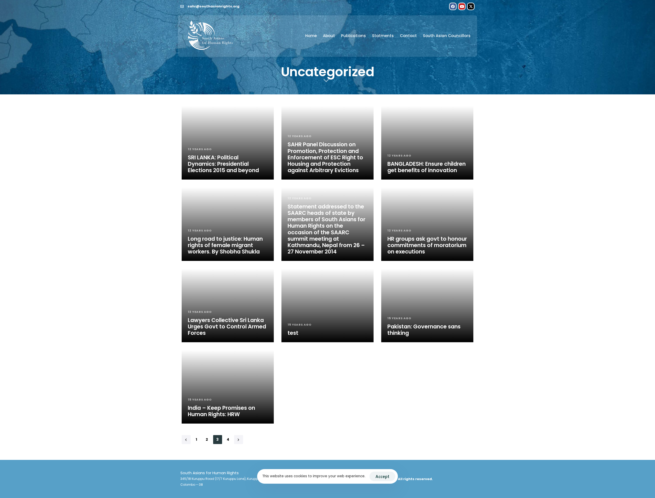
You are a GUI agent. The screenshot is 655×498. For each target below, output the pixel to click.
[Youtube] (462, 6)
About (329, 35)
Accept (382, 476)
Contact (408, 35)
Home (311, 35)
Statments (383, 35)
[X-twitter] (471, 6)
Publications (353, 35)
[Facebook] (453, 6)
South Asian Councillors (447, 35)
